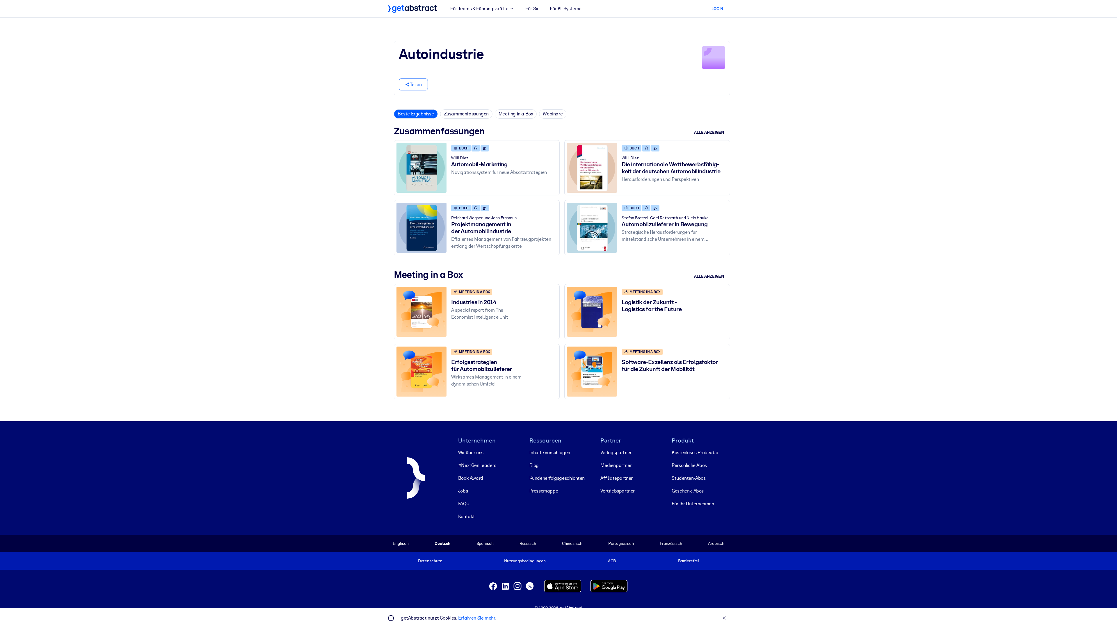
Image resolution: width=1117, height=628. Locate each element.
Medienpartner (616, 465)
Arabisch (716, 543)
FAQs (463, 503)
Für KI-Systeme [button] (565, 8)
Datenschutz (430, 561)
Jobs (463, 491)
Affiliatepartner (616, 478)
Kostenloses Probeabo (695, 452)
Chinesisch (572, 543)
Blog (534, 465)
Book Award (470, 478)
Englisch (401, 543)
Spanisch (485, 543)
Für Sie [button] (532, 8)
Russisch (528, 543)
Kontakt (466, 516)
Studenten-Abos (688, 478)
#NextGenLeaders (477, 465)
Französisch (671, 543)
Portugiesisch (621, 543)
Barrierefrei (688, 561)
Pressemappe (543, 491)
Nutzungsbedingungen (525, 561)
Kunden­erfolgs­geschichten (557, 478)
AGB (612, 561)
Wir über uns (470, 452)
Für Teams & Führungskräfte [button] (479, 8)
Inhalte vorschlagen (549, 452)
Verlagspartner (615, 452)
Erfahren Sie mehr (476, 618)
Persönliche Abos (689, 465)
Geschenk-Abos (688, 491)
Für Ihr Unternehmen (693, 503)
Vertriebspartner (617, 491)
